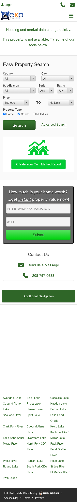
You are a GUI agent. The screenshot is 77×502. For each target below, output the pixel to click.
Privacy (39, 498)
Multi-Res (42, 114)
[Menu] (71, 15)
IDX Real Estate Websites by (21, 493)
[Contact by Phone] (62, 4)
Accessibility (11, 498)
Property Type (12, 109)
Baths (61, 85)
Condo (24, 114)
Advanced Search (54, 124)
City (44, 73)
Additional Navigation (38, 296)
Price (6, 97)
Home (10, 114)
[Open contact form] (72, 4)
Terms (26, 498)
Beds (41, 85)
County (8, 73)
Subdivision (11, 85)
